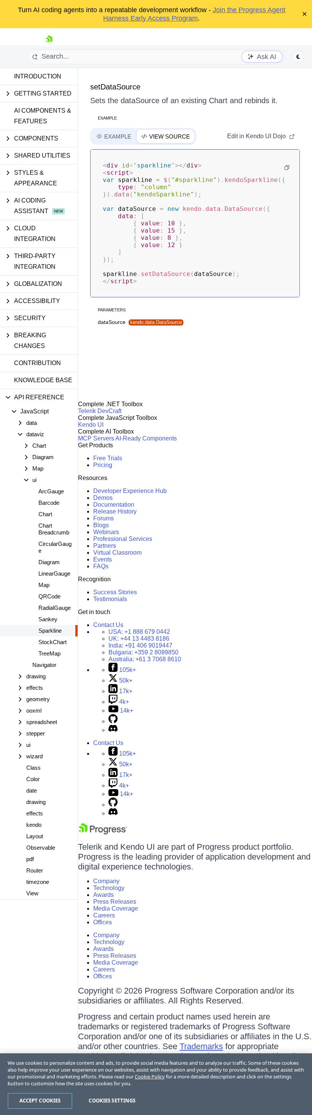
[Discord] (113, 730)
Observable (40, 847)
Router (34, 870)
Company (106, 881)
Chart (45, 514)
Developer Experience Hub (130, 491)
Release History (115, 511)
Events (102, 559)
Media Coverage (115, 908)
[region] (156, 1084)
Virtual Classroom (117, 552)
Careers (104, 915)
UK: (138, 638)
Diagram (49, 562)
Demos (103, 497)
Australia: (144, 659)
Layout (34, 836)
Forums (103, 518)
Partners (104, 545)
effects (34, 813)
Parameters (112, 310)
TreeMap (49, 653)
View (32, 893)
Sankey (47, 619)
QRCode (49, 596)
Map (43, 585)
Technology (108, 888)
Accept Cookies (40, 1100)
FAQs (100, 566)
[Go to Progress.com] (102, 832)
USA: (139, 631)
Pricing (102, 465)
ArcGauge (51, 491)
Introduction (37, 76)
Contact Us (108, 625)
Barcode (48, 502)
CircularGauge (55, 547)
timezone (37, 882)
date (31, 790)
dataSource (140, 322)
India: (140, 645)
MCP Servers (96, 438)
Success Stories (115, 592)
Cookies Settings (112, 1100)
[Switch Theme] (298, 57)
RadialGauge (54, 608)
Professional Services (122, 539)
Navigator (44, 665)
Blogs (101, 525)
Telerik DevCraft (99, 411)
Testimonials (110, 599)
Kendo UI (90, 424)
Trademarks (201, 1046)
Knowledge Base (43, 380)
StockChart (52, 642)
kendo (33, 824)
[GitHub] (113, 721)
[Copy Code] (287, 167)
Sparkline (50, 630)
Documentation (113, 504)
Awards (103, 895)
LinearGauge (54, 573)
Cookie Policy (150, 1076)
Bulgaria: (143, 652)
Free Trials (107, 458)
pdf (30, 859)
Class (33, 767)
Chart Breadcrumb (53, 529)
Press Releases (114, 901)
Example (107, 118)
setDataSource (115, 87)
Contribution (37, 363)
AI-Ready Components (146, 438)
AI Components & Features (42, 115)
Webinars (106, 532)
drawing (36, 802)
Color (33, 779)
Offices (102, 922)
